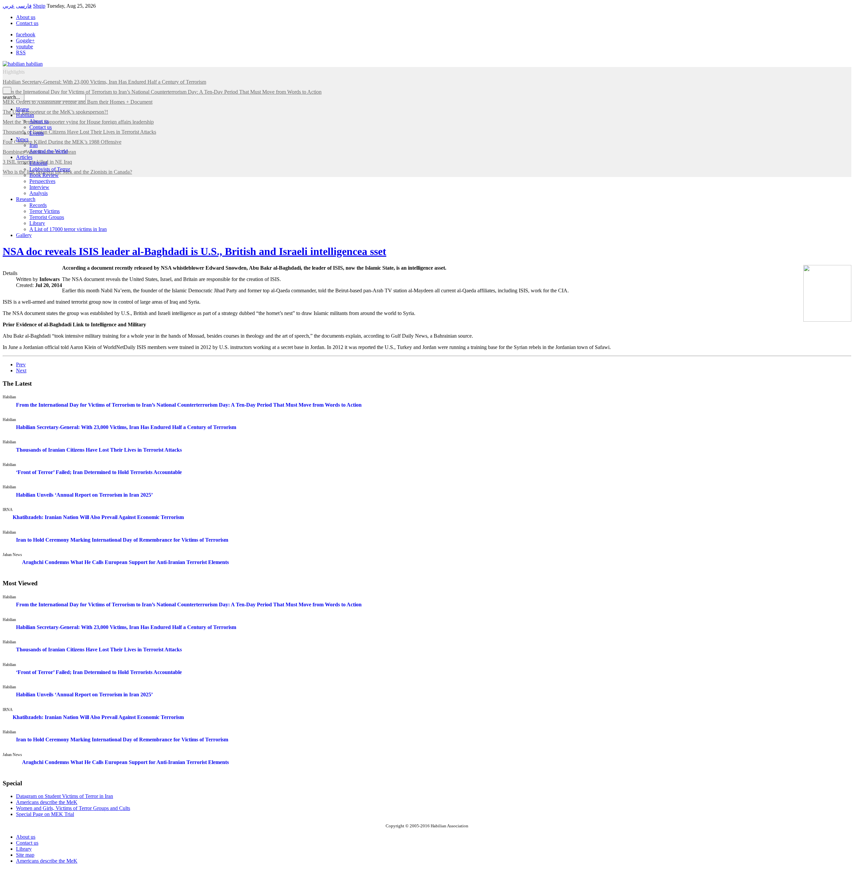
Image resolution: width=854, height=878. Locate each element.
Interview (39, 187)
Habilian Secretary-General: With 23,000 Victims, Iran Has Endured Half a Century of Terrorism (126, 427)
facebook (25, 34)
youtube (24, 46)
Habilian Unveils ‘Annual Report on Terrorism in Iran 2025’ (84, 495)
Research (25, 199)
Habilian (25, 115)
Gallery (24, 235)
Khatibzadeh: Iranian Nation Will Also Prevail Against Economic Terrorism (98, 517)
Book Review (44, 175)
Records (38, 205)
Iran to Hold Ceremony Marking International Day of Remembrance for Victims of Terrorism (122, 540)
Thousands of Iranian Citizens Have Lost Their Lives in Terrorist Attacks (99, 450)
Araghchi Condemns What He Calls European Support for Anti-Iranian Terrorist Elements (125, 562)
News (22, 139)
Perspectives (42, 181)
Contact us (27, 23)
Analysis (38, 193)
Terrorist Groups (46, 217)
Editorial (38, 163)
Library (37, 223)
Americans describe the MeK (46, 861)
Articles (24, 157)
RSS (21, 52)
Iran (33, 145)
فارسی (24, 6)
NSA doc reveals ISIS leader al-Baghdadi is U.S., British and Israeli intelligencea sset (194, 251)
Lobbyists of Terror (49, 169)
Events (36, 133)
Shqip (39, 6)
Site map (25, 855)
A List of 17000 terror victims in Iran (68, 229)
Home (22, 109)
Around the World (48, 151)
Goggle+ (25, 40)
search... (11, 97)
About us (25, 17)
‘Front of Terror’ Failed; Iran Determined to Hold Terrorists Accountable (99, 472)
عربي (9, 6)
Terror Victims (44, 211)
